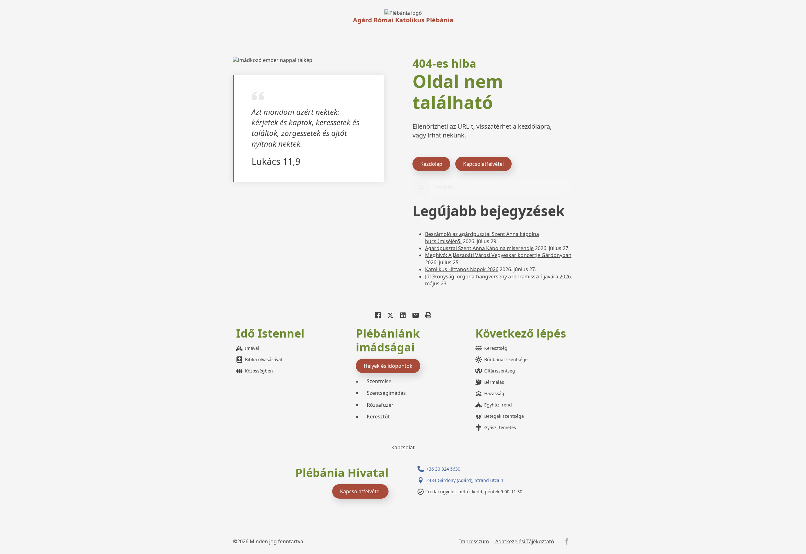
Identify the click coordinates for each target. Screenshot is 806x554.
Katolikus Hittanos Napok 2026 (461, 269)
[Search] (421, 187)
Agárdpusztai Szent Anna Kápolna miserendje (479, 248)
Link (403, 12)
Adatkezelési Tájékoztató (524, 541)
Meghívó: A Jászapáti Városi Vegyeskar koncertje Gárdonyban (498, 255)
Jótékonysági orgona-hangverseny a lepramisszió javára (491, 276)
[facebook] (566, 541)
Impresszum (474, 541)
